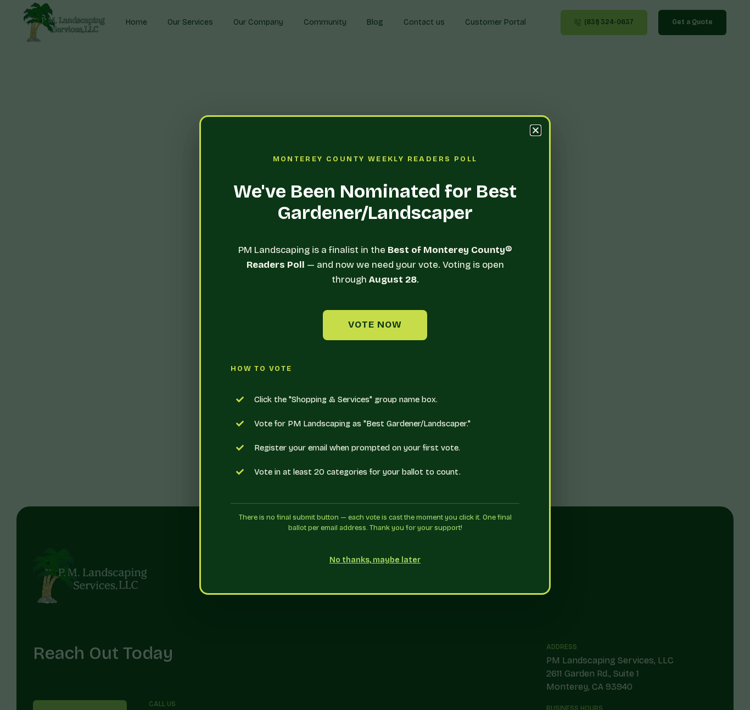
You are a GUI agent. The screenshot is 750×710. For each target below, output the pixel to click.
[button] (535, 130)
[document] (375, 355)
